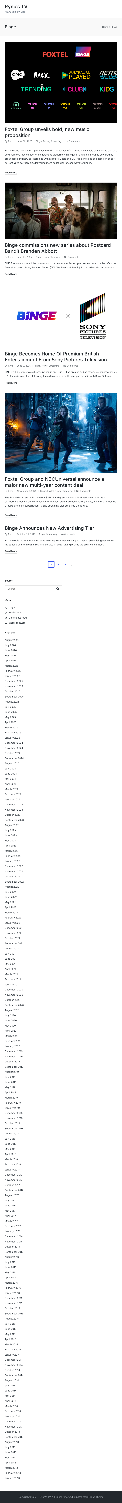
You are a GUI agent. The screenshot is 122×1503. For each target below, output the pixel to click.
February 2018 (13, 1164)
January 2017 (12, 1231)
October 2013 (12, 1431)
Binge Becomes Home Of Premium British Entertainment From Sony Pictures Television (56, 357)
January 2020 (12, 1046)
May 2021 (10, 963)
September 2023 (14, 820)
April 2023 (11, 845)
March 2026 (11, 665)
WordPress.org (17, 622)
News (46, 257)
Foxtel (46, 141)
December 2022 (14, 866)
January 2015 (12, 1354)
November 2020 (14, 994)
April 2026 (10, 660)
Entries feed (15, 612)
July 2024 (10, 768)
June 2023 (11, 835)
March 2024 (11, 789)
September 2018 (14, 1128)
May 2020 (10, 1025)
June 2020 (11, 1020)
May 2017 (10, 1210)
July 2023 (10, 830)
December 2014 (14, 1359)
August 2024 (12, 763)
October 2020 (12, 999)
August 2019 (12, 1071)
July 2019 (10, 1077)
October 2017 (12, 1184)
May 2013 (10, 1457)
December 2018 (14, 1112)
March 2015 (11, 1344)
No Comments (72, 141)
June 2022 (11, 897)
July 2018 (10, 1138)
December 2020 (14, 989)
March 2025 (11, 727)
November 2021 (14, 933)
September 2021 (14, 943)
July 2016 (10, 1262)
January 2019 (12, 1107)
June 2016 (10, 1267)
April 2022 (10, 907)
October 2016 (12, 1246)
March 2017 (11, 1221)
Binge (39, 141)
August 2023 (12, 825)
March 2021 (11, 974)
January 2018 (12, 1169)
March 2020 (11, 1035)
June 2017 (10, 1205)
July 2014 (10, 1385)
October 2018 (12, 1123)
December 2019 (14, 1051)
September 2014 (14, 1375)
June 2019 (10, 1082)
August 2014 (12, 1380)
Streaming (56, 141)
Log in (12, 607)
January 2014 (12, 1416)
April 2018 (10, 1154)
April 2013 (10, 1462)
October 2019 (12, 1061)
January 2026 (12, 676)
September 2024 (14, 758)
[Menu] (115, 9)
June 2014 (11, 1390)
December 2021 (14, 927)
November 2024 (14, 748)
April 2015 (10, 1339)
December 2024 (14, 742)
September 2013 (14, 1436)
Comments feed (18, 617)
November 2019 (14, 1056)
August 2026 (12, 639)
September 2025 (14, 696)
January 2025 (12, 737)
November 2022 (14, 871)
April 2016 (10, 1277)
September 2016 (14, 1251)
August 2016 (12, 1256)
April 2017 (10, 1215)
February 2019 (13, 1102)
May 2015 (10, 1334)
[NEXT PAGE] (71, 564)
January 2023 (12, 861)
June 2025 (11, 711)
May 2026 (10, 655)
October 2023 (12, 814)
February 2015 (13, 1349)
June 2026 (11, 650)
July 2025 (10, 706)
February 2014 (13, 1411)
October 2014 (12, 1370)
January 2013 (12, 1478)
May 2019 (10, 1087)
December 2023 (14, 804)
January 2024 (12, 799)
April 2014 (10, 1400)
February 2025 (13, 732)
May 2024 (10, 778)
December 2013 (14, 1421)
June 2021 (10, 958)
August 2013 (12, 1442)
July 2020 (10, 1015)
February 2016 (13, 1287)
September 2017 (14, 1190)
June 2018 (10, 1143)
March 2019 (11, 1097)
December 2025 (14, 681)
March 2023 (11, 850)
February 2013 (13, 1472)
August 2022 (12, 886)
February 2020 (13, 1040)
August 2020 (12, 1010)
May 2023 (10, 840)
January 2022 (12, 922)
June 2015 (10, 1328)
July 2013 (10, 1447)
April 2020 (10, 1030)
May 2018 (10, 1149)
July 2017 (10, 1200)
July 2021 (10, 953)
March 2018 (11, 1159)
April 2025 (10, 722)
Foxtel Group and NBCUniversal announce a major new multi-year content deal (54, 482)
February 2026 (13, 670)
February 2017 (13, 1226)
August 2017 (12, 1195)
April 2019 (10, 1092)
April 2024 (11, 783)
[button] (72, 564)
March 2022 (11, 912)
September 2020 (14, 1005)
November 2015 (14, 1303)
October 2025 (12, 691)
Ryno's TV (16, 6)
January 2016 (12, 1293)
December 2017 (14, 1174)
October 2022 (12, 876)
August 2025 (12, 701)
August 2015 (12, 1318)
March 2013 (11, 1467)
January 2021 (12, 984)
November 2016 (14, 1241)
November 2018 (14, 1118)
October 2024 (12, 753)
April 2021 (10, 969)
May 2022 (10, 902)
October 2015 (12, 1308)
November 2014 (14, 1364)
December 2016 (14, 1236)
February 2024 (13, 794)
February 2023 (13, 855)
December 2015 (14, 1298)
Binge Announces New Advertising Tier (49, 528)
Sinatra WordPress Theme (89, 1496)
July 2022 (10, 891)
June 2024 (11, 773)
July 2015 (10, 1323)
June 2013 (11, 1452)
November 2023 (14, 809)
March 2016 (11, 1282)
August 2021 (12, 948)
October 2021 (12, 938)
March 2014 (11, 1406)
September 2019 (14, 1066)
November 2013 (14, 1426)
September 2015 (14, 1313)
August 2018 (12, 1133)
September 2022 (14, 881)
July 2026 (10, 645)
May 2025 (10, 717)
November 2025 (14, 686)
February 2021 (13, 979)
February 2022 (13, 917)
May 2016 (10, 1272)
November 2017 (14, 1179)
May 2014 (10, 1395)
